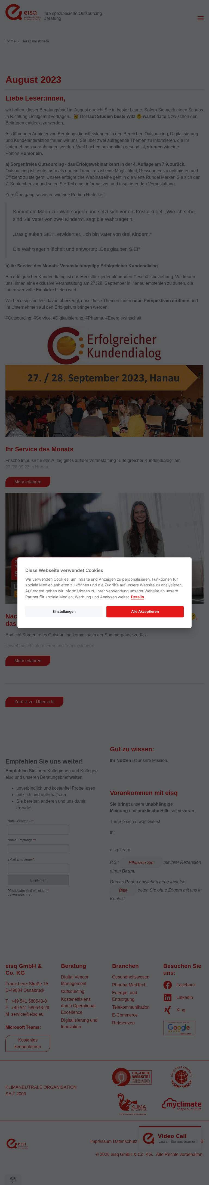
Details (137, 597)
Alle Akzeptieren (145, 611)
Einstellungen (64, 611)
